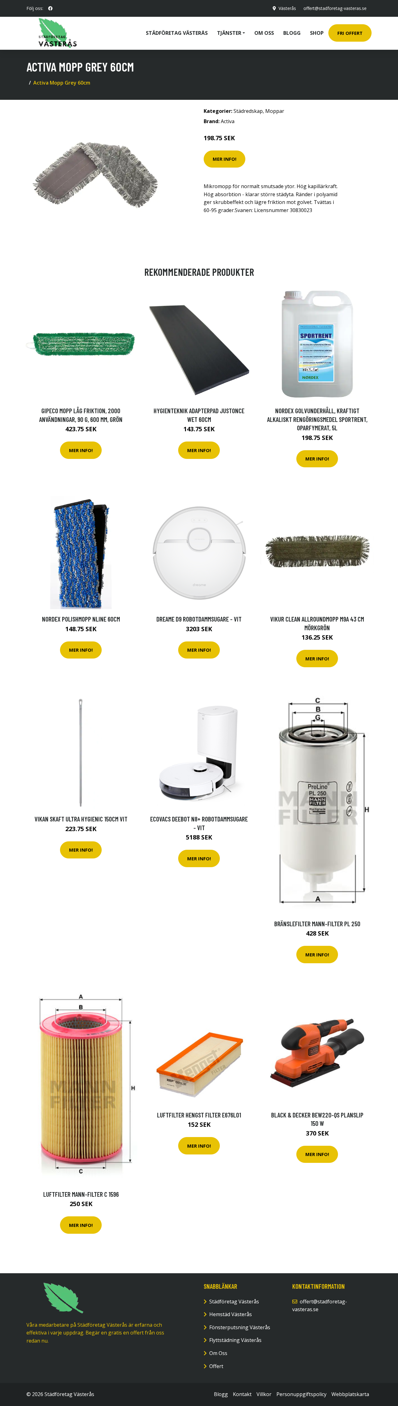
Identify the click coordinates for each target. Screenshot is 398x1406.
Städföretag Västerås (177, 33)
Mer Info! (224, 159)
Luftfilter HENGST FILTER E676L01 (199, 1115)
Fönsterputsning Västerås (239, 1327)
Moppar (274, 111)
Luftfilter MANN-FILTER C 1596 (81, 1194)
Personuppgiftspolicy (301, 1394)
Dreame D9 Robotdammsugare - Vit (199, 619)
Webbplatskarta (350, 1394)
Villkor (264, 1394)
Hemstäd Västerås (230, 1314)
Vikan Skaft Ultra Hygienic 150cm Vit (81, 819)
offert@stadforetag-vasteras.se (335, 8)
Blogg (292, 33)
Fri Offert (350, 33)
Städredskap (248, 111)
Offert (216, 1366)
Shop (317, 33)
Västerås (287, 8)
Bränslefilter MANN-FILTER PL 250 (317, 923)
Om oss (264, 33)
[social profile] (50, 8)
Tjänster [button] (229, 33)
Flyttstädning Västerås (235, 1340)
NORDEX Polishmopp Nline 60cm (81, 619)
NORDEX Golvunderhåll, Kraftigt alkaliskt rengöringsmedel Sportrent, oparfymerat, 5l (317, 419)
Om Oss (218, 1353)
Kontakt (242, 1394)
